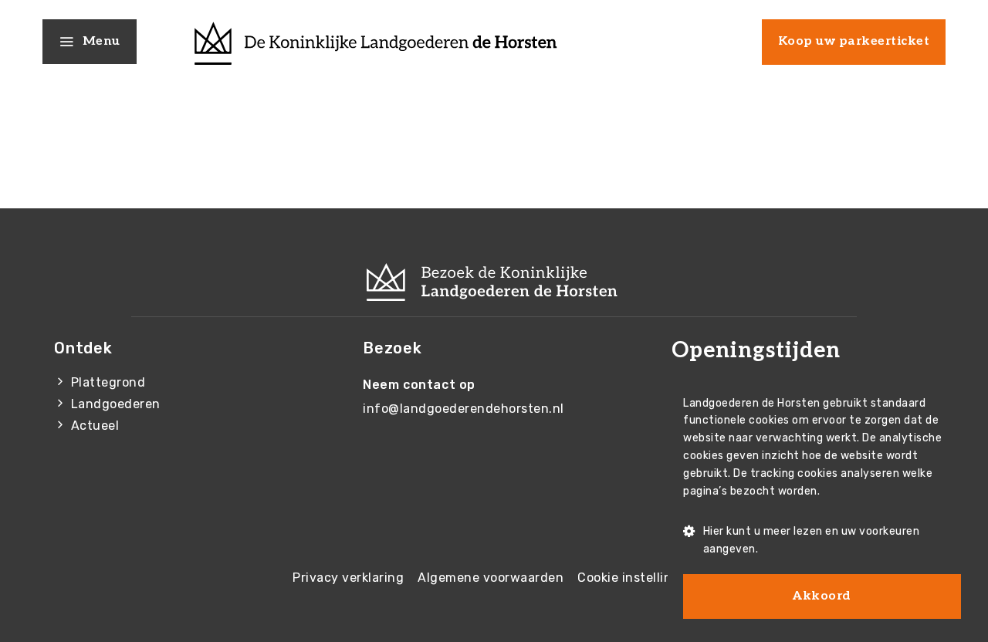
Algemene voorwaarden (490, 577)
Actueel (95, 425)
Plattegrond (108, 382)
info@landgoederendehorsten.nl (463, 408)
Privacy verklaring (348, 577)
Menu (101, 41)
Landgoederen (116, 404)
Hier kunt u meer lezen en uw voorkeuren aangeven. (811, 540)
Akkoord (822, 596)
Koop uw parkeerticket (854, 41)
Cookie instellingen (636, 577)
